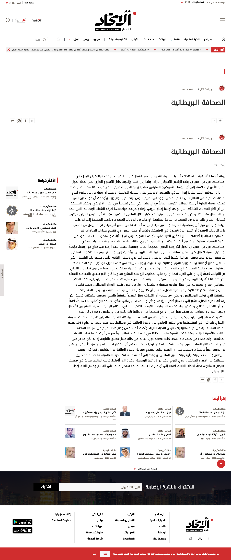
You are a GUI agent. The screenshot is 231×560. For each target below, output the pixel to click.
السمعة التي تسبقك (47, 243)
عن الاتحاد (97, 526)
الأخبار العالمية (191, 39)
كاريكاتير (97, 514)
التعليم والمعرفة (117, 39)
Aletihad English (61, 520)
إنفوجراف (129, 532)
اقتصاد (176, 39)
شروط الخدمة (95, 538)
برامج (86, 39)
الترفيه (134, 39)
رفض (94, 554)
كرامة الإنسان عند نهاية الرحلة (43, 210)
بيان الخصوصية (94, 532)
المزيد (75, 39)
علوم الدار (209, 39)
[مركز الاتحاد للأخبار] (115, 20)
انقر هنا (150, 554)
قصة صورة (128, 538)
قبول (105, 554)
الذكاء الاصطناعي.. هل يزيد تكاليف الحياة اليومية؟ (40, 227)
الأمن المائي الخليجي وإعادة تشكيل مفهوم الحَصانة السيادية (40, 192)
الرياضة (162, 39)
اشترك (46, 487)
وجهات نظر (148, 39)
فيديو (96, 39)
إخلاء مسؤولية (63, 514)
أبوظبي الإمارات (194, 2)
